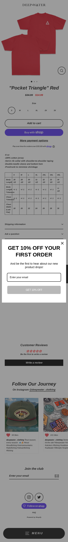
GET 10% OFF (34, 290)
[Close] (62, 243)
